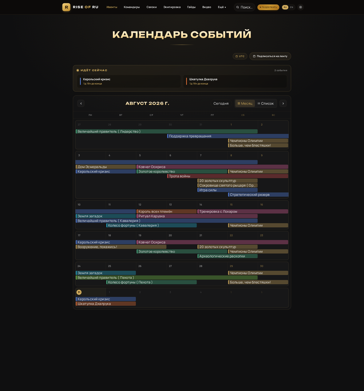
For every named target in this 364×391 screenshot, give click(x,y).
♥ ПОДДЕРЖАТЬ (268, 7)
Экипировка (172, 7)
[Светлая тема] (300, 7)
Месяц (247, 103)
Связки (152, 7)
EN (291, 7)
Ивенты (112, 7)
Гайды (191, 7)
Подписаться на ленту (272, 56)
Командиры (132, 7)
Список (267, 103)
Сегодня (221, 103)
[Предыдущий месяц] (80, 103)
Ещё (222, 7)
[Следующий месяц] (283, 103)
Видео (206, 7)
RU (285, 7)
